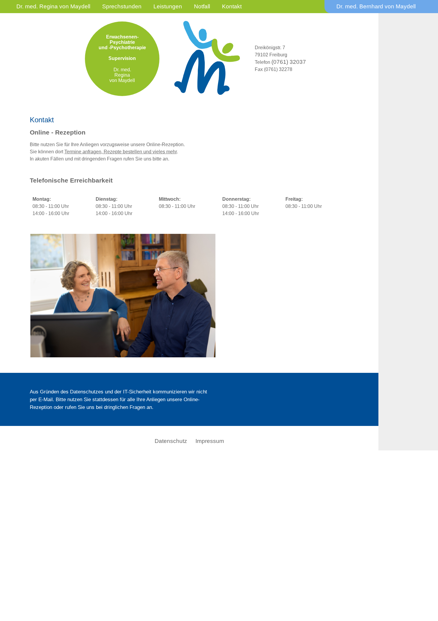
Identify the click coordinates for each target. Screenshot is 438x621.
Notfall (202, 6)
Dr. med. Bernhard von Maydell (376, 6)
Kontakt (232, 6)
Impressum (209, 441)
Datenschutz (171, 441)
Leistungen (167, 6)
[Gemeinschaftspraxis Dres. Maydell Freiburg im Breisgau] (123, 354)
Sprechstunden (122, 6)
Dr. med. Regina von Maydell (53, 6)
